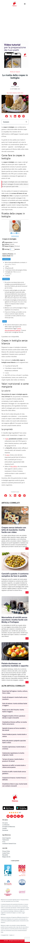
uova (7, 455)
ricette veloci (20, 93)
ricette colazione (13, 93)
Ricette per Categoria (15, 71)
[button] (6, 116)
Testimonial (5, 840)
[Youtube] (15, 816)
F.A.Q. (3, 841)
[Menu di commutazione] (25, 4)
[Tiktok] (21, 816)
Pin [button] (18, 233)
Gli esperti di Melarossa (8, 826)
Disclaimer (5, 830)
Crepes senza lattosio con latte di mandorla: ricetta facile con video (14, 529)
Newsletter (5, 855)
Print (13, 233)
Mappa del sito (6, 857)
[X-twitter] (18, 816)
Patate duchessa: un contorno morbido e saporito (15, 664)
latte (7, 439)
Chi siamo (5, 823)
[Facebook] (8, 816)
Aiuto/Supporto (6, 838)
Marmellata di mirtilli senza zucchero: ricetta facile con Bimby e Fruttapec (14, 619)
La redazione (5, 825)
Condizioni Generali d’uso (9, 843)
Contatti (4, 828)
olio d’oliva (14, 466)
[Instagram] (11, 816)
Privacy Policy (6, 851)
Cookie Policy (6, 853)
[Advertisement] (15, 23)
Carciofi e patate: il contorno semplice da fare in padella (15, 575)
